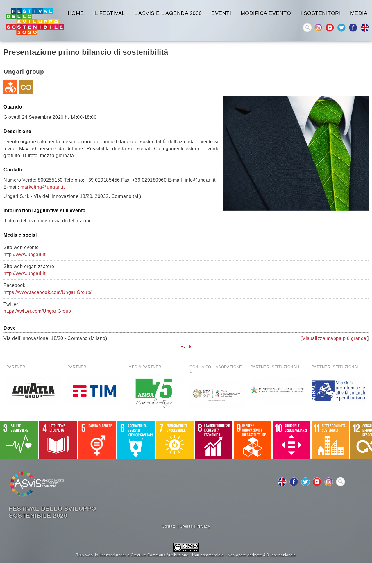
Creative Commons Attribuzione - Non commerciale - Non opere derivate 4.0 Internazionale (213, 555)
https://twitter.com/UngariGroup (37, 311)
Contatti (169, 526)
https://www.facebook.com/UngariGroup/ (47, 292)
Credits (186, 526)
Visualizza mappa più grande (334, 338)
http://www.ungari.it (24, 254)
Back (186, 346)
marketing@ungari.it (42, 186)
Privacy (203, 526)
